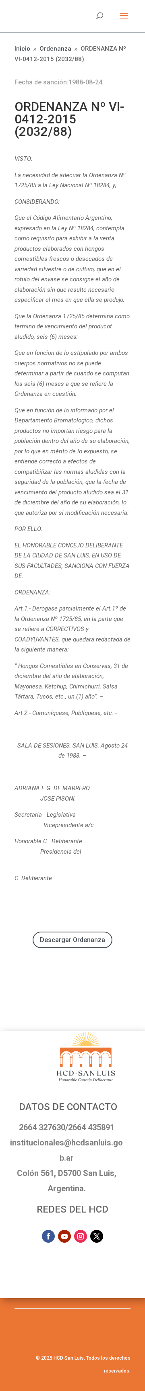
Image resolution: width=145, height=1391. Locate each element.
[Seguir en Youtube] (64, 1236)
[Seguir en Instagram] (80, 1236)
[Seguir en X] (96, 1236)
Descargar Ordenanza (72, 940)
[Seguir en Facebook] (48, 1236)
